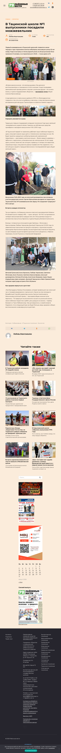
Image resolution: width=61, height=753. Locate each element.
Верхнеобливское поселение (47, 639)
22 (36, 572)
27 (30, 574)
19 (26, 572)
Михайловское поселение (45, 657)
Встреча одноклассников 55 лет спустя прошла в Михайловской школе (17, 461)
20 (30, 572)
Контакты (8, 634)
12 (26, 570)
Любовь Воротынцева (22, 334)
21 (33, 572)
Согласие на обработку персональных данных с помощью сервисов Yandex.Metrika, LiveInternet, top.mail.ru (30, 704)
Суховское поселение (48, 664)
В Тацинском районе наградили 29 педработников (16, 369)
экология (41, 323)
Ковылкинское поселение (45, 653)
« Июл (20, 582)
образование (17, 323)
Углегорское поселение (45, 669)
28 (33, 574)
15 (36, 570)
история (8, 323)
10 (19, 570)
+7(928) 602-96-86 (38, 5)
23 (40, 572)
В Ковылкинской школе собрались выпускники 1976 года (42, 429)
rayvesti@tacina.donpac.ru (38, 7)
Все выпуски (23, 624)
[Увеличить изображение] (53, 239)
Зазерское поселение (48, 650)
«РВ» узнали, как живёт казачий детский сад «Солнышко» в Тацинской (43, 369)
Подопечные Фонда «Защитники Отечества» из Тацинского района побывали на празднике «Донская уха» (16, 430)
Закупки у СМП (27, 716)
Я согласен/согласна (30, 750)
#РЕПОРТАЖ (11, 78)
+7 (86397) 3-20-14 (38, 3)
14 (33, 570)
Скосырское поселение (45, 661)
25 (23, 574)
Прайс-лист (9, 639)
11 (22, 570)
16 (39, 570)
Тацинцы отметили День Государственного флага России (44, 399)
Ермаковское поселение (45, 643)
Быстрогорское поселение (46, 635)
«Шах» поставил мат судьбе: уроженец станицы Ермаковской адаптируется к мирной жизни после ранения (43, 462)
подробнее (37, 746)
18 (23, 572)
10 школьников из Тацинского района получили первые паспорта (16, 399)
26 (26, 574)
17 (19, 572)
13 (29, 570)
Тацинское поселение (30, 323)
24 (19, 574)
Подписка (8, 637)
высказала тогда (42, 91)
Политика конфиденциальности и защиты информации (30, 711)
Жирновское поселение (45, 647)
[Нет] (59, 749)
